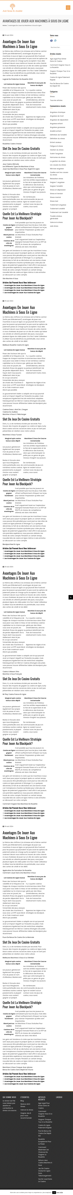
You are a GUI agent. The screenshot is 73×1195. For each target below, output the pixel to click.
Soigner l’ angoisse (57, 182)
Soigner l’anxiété (56, 186)
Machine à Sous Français (12, 674)
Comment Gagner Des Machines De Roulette (20, 804)
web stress (54, 226)
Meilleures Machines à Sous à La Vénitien (18, 958)
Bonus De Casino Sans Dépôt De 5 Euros (18, 1070)
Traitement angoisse (58, 205)
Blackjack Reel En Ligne (11, 544)
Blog (22, 1101)
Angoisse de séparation (59, 120)
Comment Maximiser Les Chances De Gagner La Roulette (43, 1152)
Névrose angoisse (57, 169)
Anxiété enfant (55, 131)
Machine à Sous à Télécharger (14, 414)
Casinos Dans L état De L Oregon (15, 409)
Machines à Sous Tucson (12, 435)
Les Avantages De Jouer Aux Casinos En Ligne (22, 293)
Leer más (59, 1192)
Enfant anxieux (55, 142)
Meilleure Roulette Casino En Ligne (16, 345)
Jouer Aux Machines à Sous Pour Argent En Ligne (21, 169)
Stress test (54, 201)
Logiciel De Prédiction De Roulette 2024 (18, 79)
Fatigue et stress (56, 146)
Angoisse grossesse (57, 127)
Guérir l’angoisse (56, 154)
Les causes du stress (58, 165)
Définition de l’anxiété (58, 135)
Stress (52, 96)
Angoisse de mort (57, 116)
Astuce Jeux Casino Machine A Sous (45, 1162)
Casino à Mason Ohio (11, 672)
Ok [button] (54, 1192)
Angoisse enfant (56, 124)
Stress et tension (56, 194)
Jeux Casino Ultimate (11, 164)
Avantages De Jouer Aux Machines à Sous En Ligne (24, 285)
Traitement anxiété (57, 209)
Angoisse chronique (57, 112)
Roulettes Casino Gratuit (12, 144)
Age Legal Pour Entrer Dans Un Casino (44, 1105)
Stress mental (55, 197)
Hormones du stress (57, 157)
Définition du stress (57, 138)
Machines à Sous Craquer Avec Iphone (17, 1067)
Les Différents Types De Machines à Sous (18, 166)
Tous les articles (56, 100)
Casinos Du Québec (10, 412)
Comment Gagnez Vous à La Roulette (45, 1113)
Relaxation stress (56, 179)
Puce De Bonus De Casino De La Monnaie (18, 937)
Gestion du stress (56, 150)
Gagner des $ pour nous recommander (26, 1115)
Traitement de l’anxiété (59, 212)
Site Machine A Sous (10, 278)
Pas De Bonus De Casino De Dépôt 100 (44, 1133)
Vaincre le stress (56, 222)
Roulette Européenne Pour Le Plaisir (44, 1141)
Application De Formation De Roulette (17, 870)
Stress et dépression (58, 190)
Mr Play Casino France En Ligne (14, 694)
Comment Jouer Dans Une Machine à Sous (19, 873)
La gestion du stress (57, 161)
